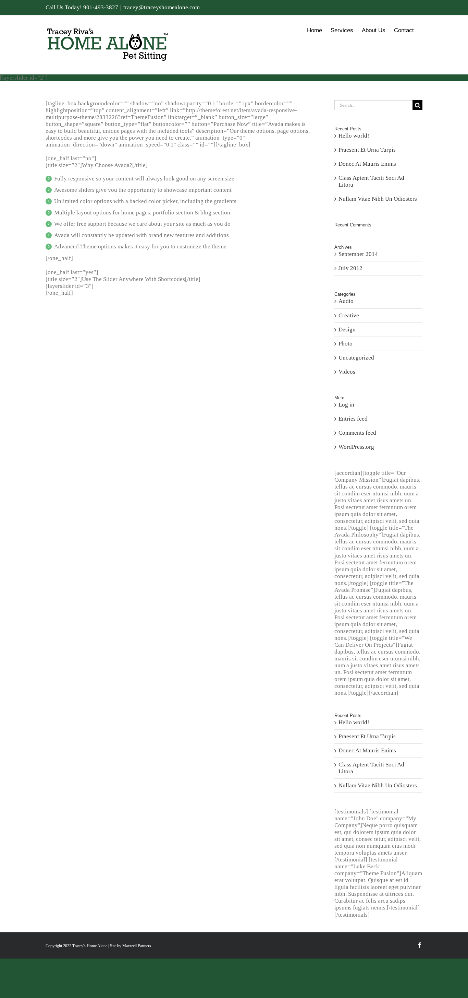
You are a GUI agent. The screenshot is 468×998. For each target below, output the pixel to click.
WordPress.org (356, 447)
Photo (345, 343)
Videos (346, 371)
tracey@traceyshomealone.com (161, 7)
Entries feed (353, 418)
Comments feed (357, 433)
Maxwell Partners (136, 945)
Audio (346, 301)
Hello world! (353, 135)
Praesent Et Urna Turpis (367, 149)
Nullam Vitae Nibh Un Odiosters (377, 199)
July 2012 (350, 268)
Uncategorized (356, 357)
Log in (346, 404)
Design (347, 329)
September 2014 (358, 254)
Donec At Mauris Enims (367, 164)
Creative (348, 315)
